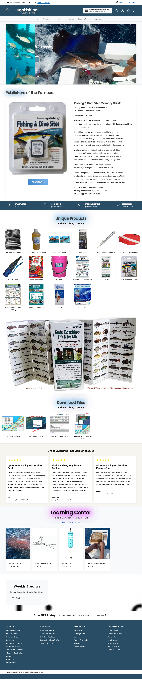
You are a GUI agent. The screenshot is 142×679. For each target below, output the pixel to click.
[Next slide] (124, 79)
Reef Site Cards (59, 252)
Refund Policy (113, 643)
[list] (71, 148)
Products (46, 19)
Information (70, 19)
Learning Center (79, 634)
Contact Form (113, 630)
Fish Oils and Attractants (36, 252)
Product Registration (81, 640)
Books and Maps (36, 280)
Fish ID (106, 280)
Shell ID (59, 307)
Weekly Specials (80, 646)
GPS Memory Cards (129, 280)
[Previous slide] (115, 79)
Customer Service (84, 19)
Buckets (59, 280)
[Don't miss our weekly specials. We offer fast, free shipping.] (128, 10)
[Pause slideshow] (129, 79)
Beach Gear (13, 280)
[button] (117, 10)
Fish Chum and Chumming (16, 565)
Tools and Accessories (106, 252)
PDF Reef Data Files (59, 436)
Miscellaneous (11, 662)
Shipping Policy (113, 646)
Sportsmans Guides (36, 307)
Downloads (57, 19)
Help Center (78, 630)
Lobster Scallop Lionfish (128, 252)
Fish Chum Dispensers (67, 565)
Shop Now (37, 182)
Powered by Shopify (37, 672)
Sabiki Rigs (82, 252)
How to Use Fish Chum (43, 565)
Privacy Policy (113, 637)
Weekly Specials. (43, 2)
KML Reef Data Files (36, 436)
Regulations (82, 307)
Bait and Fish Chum (13, 252)
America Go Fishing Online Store (20, 672)
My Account (132, 2)
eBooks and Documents (82, 280)
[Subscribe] (41, 598)
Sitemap (77, 637)
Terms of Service (114, 650)
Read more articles (69, 522)
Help (120, 2)
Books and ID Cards (13, 637)
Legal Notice (112, 640)
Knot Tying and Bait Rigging (13, 308)
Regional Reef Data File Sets (82, 437)
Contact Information (115, 634)
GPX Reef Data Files (13, 436)
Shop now (27, 59)
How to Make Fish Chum (96, 565)
